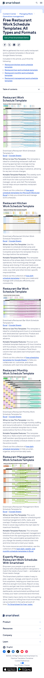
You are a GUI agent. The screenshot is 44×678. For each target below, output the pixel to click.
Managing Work (26, 14)
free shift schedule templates (18, 277)
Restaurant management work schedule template (21, 79)
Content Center (9, 14)
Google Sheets (15, 155)
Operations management (13, 16)
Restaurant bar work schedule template (21, 70)
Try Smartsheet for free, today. (20, 604)
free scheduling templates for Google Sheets (21, 358)
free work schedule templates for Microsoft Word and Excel (21, 193)
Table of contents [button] (10, 89)
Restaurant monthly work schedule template (19, 74)
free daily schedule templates (18, 447)
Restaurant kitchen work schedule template (19, 65)
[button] (37, 2)
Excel (5, 155)
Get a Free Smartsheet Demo (16, 37)
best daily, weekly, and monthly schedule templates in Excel (19, 550)
